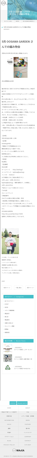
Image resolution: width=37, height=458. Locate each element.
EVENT (3, 281)
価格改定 (7, 332)
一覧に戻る (18, 287)
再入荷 (6, 317)
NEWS (6, 307)
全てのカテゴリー (9, 301)
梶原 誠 (17, 182)
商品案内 (7, 320)
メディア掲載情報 (9, 310)
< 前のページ (6, 287)
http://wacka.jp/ (18, 169)
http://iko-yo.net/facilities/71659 (12, 214)
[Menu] (34, 3)
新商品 (6, 329)
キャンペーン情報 (9, 326)
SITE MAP (28, 445)
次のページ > (30, 287)
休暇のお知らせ (9, 323)
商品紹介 (7, 313)
